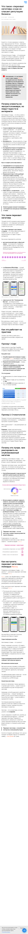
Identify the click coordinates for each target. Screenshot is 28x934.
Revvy (20, 78)
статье (19, 541)
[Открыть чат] (24, 930)
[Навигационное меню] (25, 2)
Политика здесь (6, 932)
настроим (10, 736)
